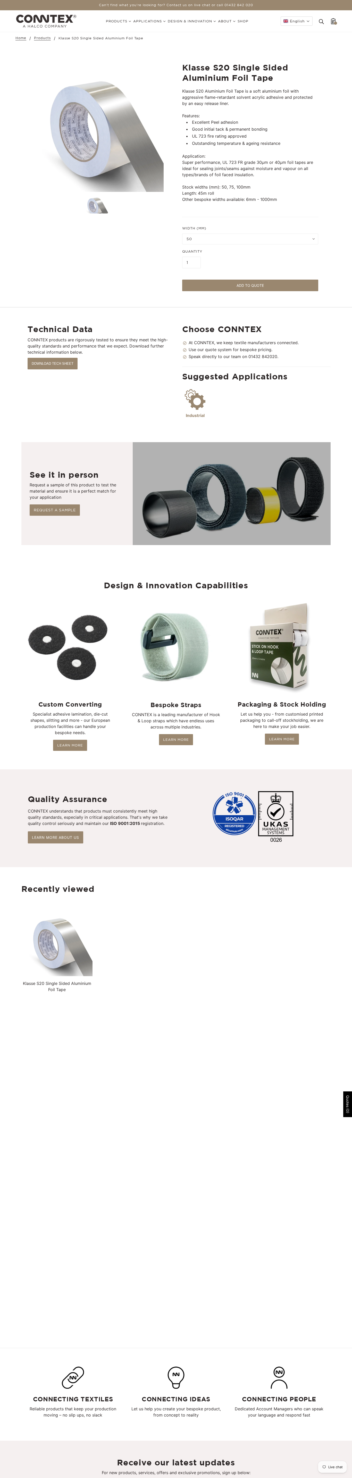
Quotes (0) (348, 1104)
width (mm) (194, 228)
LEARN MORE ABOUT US (55, 837)
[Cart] (333, 21)
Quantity (192, 251)
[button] (297, 21)
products (42, 38)
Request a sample (55, 510)
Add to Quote (250, 285)
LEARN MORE (70, 745)
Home (20, 38)
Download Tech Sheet (52, 364)
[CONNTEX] (46, 20)
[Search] (321, 21)
